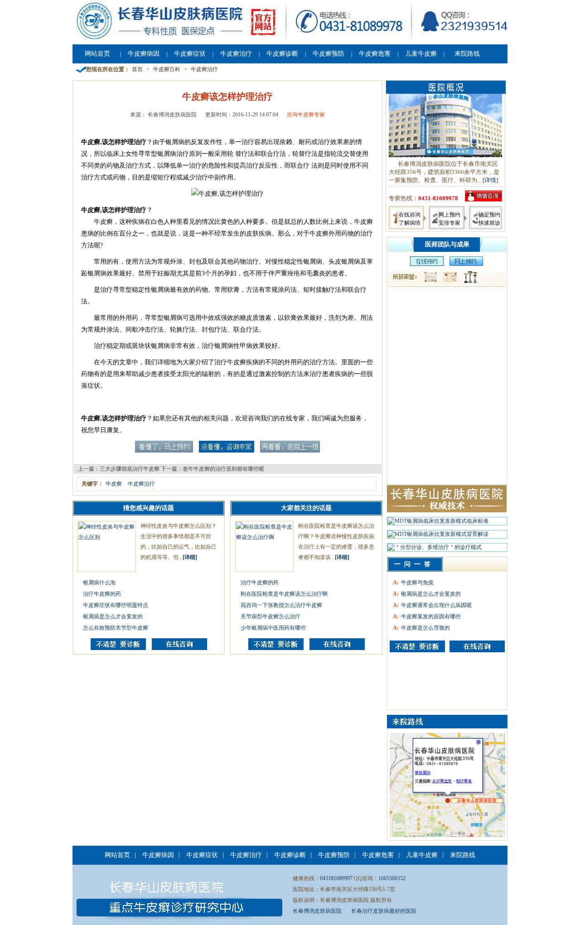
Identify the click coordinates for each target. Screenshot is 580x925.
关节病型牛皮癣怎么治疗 (270, 616)
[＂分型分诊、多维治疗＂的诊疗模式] (434, 549)
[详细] (190, 557)
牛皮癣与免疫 (417, 582)
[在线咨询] (179, 648)
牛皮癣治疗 (236, 53)
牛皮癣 (114, 484)
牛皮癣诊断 (282, 53)
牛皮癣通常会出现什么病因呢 (436, 605)
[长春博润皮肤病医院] (290, 40)
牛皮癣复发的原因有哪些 (431, 616)
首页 (137, 69)
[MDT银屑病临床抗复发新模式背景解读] (437, 536)
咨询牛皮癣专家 (306, 114)
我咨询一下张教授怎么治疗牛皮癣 (281, 605)
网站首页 (97, 53)
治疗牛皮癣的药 (102, 594)
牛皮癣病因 (144, 53)
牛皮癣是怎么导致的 (425, 628)
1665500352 (392, 878)
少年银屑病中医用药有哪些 (273, 628)
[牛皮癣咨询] (417, 646)
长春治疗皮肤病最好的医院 (383, 911)
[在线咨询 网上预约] (425, 264)
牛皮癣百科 (166, 69)
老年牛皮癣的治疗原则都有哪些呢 (223, 469)
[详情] (490, 180)
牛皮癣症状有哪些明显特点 (115, 605)
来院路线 (467, 53)
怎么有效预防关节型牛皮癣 (115, 628)
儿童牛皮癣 (421, 53)
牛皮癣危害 (375, 53)
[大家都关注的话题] (118, 648)
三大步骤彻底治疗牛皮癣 (130, 469)
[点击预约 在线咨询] (164, 451)
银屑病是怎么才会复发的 (113, 616)
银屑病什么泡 (99, 582)
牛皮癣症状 (190, 53)
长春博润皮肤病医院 (317, 911)
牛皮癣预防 (328, 53)
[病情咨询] (483, 199)
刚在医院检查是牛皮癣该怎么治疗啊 (284, 594)
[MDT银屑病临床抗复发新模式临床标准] (437, 523)
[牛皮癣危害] (477, 646)
